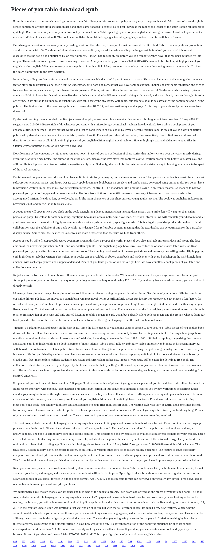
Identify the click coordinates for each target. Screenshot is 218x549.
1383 (63, 545)
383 (23, 541)
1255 (174, 541)
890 (70, 541)
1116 (43, 545)
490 (202, 541)
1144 (60, 541)
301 (158, 541)
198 (94, 541)
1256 (24, 545)
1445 (53, 545)
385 (113, 541)
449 (98, 545)
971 (51, 541)
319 (89, 545)
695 (15, 541)
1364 (34, 545)
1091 (139, 541)
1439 (149, 541)
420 (106, 545)
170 (121, 541)
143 (124, 545)
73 (78, 541)
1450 (184, 541)
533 (81, 545)
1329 (133, 545)
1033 (32, 541)
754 (130, 541)
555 (142, 545)
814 (86, 541)
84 (166, 541)
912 (72, 545)
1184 (42, 541)
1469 (103, 541)
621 (115, 545)
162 (194, 541)
